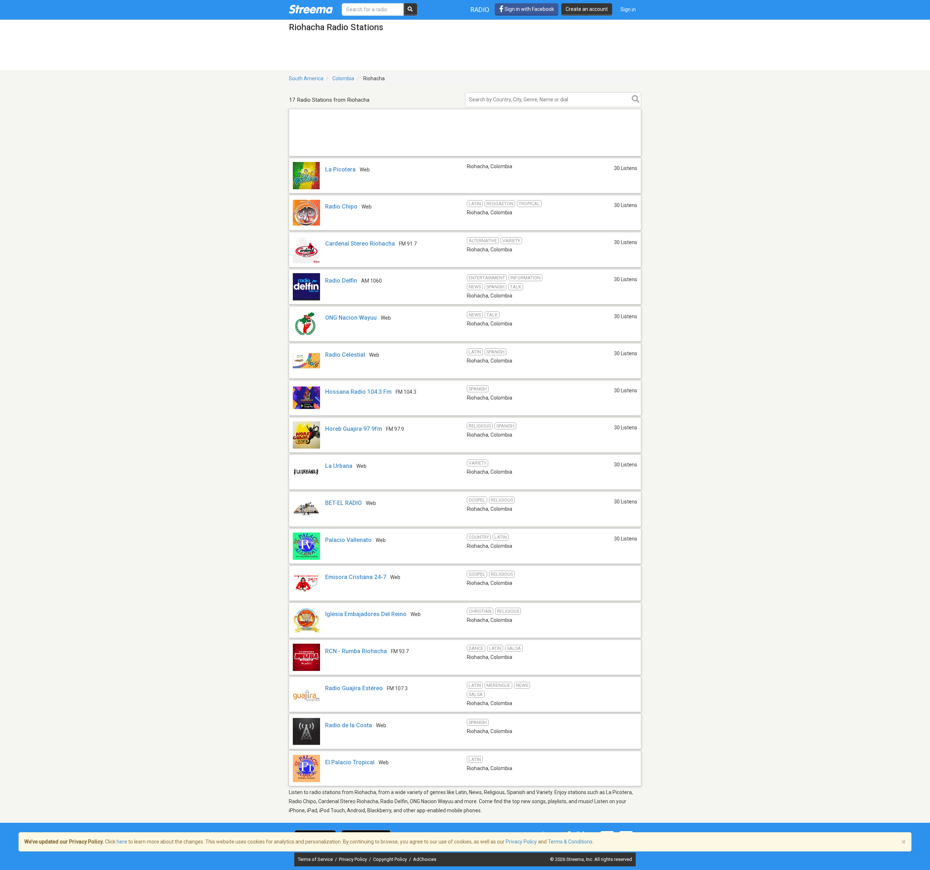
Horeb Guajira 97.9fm (353, 428)
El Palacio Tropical (350, 762)
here (122, 842)
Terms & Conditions (570, 842)
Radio (479, 9)
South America (306, 78)
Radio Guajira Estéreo (354, 688)
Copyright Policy (390, 859)
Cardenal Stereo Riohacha (360, 243)
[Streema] (311, 9)
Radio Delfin (341, 280)
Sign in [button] (628, 9)
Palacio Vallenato (348, 540)
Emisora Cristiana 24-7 (355, 577)
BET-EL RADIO (343, 502)
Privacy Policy (353, 859)
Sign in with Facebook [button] (529, 9)
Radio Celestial (345, 354)
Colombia (343, 78)
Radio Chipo (341, 206)
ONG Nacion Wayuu (351, 317)
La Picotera (340, 169)
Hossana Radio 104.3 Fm (358, 391)
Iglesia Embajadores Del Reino (366, 614)
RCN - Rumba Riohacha (356, 651)
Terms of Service (316, 859)
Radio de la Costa (348, 725)
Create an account (587, 9)
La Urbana (338, 465)
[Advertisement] (465, 155)
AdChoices (424, 859)
